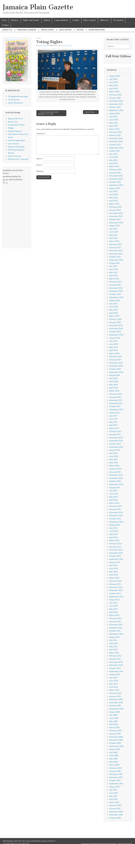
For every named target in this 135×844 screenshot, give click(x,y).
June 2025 (113, 120)
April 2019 (113, 350)
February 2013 (115, 581)
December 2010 (116, 662)
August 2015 (114, 487)
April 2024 (113, 163)
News (4, 20)
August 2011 (114, 637)
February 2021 (115, 282)
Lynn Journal (13, 143)
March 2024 (114, 166)
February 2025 (115, 132)
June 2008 (113, 755)
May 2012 (113, 609)
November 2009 (116, 703)
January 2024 (115, 173)
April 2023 (113, 201)
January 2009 (115, 734)
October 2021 (115, 257)
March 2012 (114, 615)
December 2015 (116, 475)
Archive (5, 25)
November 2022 (116, 216)
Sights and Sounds (31, 20)
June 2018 (113, 381)
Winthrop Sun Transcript (18, 159)
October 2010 (115, 668)
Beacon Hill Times (15, 119)
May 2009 (113, 721)
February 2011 (115, 656)
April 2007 (113, 799)
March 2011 (114, 653)
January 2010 (115, 696)
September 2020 (116, 297)
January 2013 (115, 584)
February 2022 (115, 244)
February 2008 (115, 768)
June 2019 (113, 344)
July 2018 (113, 378)
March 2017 (114, 428)
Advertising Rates (97, 30)
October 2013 (115, 556)
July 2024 (113, 154)
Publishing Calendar (26, 30)
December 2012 (116, 587)
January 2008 (115, 771)
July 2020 (113, 304)
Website (39, 171)
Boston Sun (13, 122)
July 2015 (113, 490)
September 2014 (116, 522)
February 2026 (115, 95)
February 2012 (115, 618)
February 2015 (115, 506)
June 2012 (113, 606)
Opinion (46, 20)
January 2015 (115, 509)
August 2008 (114, 749)
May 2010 (113, 684)
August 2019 (114, 338)
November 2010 (116, 665)
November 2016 (116, 441)
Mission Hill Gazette (16, 147)
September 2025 (116, 110)
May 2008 (113, 759)
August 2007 (114, 787)
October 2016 (115, 444)
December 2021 (116, 250)
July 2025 (113, 116)
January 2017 (115, 434)
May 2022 (113, 235)
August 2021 (114, 263)
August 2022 (114, 226)
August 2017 (114, 413)
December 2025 (116, 101)
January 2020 (115, 322)
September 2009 (116, 709)
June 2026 (113, 82)
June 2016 (113, 456)
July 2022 (113, 229)
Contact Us (7, 30)
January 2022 (115, 247)
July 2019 (113, 341)
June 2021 (113, 269)
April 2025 (113, 126)
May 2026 (113, 85)
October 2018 (115, 369)
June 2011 (113, 643)
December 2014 (116, 512)
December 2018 (116, 363)
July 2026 (113, 79)
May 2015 (113, 497)
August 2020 (114, 300)
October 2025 (115, 107)
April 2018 (113, 388)
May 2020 (113, 310)
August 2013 (114, 562)
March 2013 (114, 578)
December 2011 (116, 625)
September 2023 (116, 185)
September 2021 (116, 260)
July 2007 (113, 790)
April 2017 (113, 425)
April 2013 (113, 575)
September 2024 (116, 148)
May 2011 (113, 646)
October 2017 (115, 406)
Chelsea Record (14, 131)
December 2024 (116, 138)
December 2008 (116, 737)
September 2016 (116, 447)
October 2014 (115, 519)
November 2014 (116, 515)
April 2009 (113, 724)
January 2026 (115, 98)
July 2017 (113, 416)
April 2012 (113, 612)
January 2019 (115, 360)
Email (39, 165)
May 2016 (113, 459)
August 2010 (114, 674)
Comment (41, 133)
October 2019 (115, 332)
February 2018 (115, 394)
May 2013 (113, 572)
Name (39, 159)
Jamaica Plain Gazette (38, 7)
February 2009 (115, 730)
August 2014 (114, 525)
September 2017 (116, 409)
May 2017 (113, 422)
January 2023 (115, 210)
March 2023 (114, 204)
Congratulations (61, 20)
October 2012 (115, 593)
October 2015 (115, 481)
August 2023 (114, 188)
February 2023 (115, 207)
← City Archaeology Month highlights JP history (48, 113)
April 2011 (113, 649)
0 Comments (67, 45)
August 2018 (114, 375)
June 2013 (113, 568)
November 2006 (116, 815)
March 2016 (114, 466)
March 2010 (114, 690)
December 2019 (116, 325)
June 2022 (113, 232)
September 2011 (116, 634)
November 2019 (116, 328)
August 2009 (114, 712)
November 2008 (116, 740)
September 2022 (116, 223)
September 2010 (116, 671)
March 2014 (114, 540)
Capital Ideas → (91, 112)
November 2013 (116, 553)
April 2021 (113, 275)
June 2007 (113, 793)
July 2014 (113, 528)
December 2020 (116, 288)
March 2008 (114, 765)
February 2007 (115, 805)
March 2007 (114, 802)
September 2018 (116, 372)
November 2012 (116, 590)
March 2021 (114, 279)
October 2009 (115, 706)
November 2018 (116, 366)
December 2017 (116, 400)
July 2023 (113, 191)
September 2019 (116, 335)
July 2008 (113, 752)
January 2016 (115, 472)
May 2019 (113, 347)
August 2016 (114, 450)
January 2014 (115, 547)
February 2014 (115, 544)
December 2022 (116, 213)
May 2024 (113, 160)
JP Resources (14, 100)
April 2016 (113, 463)
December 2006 (116, 812)
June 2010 (113, 681)
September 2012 (116, 597)
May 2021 (113, 272)
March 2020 (114, 316)
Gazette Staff (42, 45)
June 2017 (113, 419)
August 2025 (114, 113)
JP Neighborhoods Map (18, 96)
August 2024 (114, 151)
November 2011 (116, 628)
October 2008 (115, 743)
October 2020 (115, 294)
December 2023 (116, 176)
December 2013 (116, 550)
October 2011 (115, 631)
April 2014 (113, 537)
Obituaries (104, 20)
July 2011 (113, 640)
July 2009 (113, 715)
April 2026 (113, 88)
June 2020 (113, 307)
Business (15, 20)
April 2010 (113, 687)
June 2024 (113, 157)
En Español (118, 20)
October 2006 (115, 818)
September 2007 (116, 784)
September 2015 (116, 484)
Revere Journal (14, 156)
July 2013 (113, 565)
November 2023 (116, 179)
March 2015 (114, 503)
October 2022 (115, 219)
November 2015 (116, 478)
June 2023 (113, 194)
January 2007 (115, 808)
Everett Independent (16, 140)
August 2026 (114, 76)
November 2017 (116, 403)
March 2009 (114, 727)
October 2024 (115, 145)
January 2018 (115, 397)
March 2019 (114, 353)
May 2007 (113, 796)
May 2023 (113, 198)
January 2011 (115, 659)
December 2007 (116, 774)
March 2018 (114, 391)
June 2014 (113, 531)
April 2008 (113, 762)
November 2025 (116, 104)
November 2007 (116, 777)
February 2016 (115, 469)
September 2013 (116, 559)
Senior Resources (15, 103)
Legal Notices (65, 30)
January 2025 (115, 135)
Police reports (89, 20)
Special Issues (47, 30)
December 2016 (116, 438)
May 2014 (113, 534)
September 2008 (116, 746)
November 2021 (116, 254)
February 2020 (115, 319)
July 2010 (113, 678)
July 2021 (113, 266)
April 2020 (113, 313)
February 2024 (115, 169)
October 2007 (115, 780)
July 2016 (113, 453)
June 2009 (113, 718)
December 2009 (116, 699)
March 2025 (114, 129)
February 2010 (115, 693)
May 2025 (113, 123)
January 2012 (115, 621)
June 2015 (113, 494)
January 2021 (115, 285)
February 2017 (115, 431)
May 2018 (113, 385)
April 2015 (113, 500)
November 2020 (116, 291)
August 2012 (114, 600)
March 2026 (114, 92)
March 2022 (114, 241)
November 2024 (116, 141)
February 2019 (115, 356)
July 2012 (113, 603)
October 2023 (115, 182)
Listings (75, 20)
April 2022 (113, 238)
